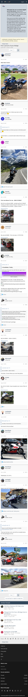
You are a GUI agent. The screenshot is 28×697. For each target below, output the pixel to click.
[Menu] (1, 2)
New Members (14, 615)
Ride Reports (9, 621)
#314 (26, 472)
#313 (26, 436)
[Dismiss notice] (25, 39)
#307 (26, 260)
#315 (26, 485)
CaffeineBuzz (6, 627)
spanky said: (4, 264)
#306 (26, 232)
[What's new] (26, 1)
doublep (25, 684)
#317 (26, 543)
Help (2, 654)
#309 (26, 335)
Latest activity (3, 669)
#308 (26, 304)
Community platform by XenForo (13, 695)
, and (8, 462)
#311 (26, 383)
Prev (11, 50)
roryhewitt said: (5, 368)
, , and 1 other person (11, 511)
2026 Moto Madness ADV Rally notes (14, 606)
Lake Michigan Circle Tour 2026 (12, 620)
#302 (26, 108)
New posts (3, 666)
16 (18, 50)
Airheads (12, 627)
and (8, 186)
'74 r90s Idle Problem (10, 626)
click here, (11, 25)
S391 (5, 621)
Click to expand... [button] (14, 276)
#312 (26, 417)
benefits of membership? (18, 24)
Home (2, 656)
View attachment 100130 (7, 529)
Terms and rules (4, 648)
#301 (26, 59)
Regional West (10, 607)
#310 (26, 364)
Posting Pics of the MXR (10, 631)
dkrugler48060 (7, 615)
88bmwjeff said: (5, 420)
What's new (4, 663)
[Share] (24, 59)
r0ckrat (5, 607)
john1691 (4, 47)
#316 (26, 521)
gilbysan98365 (7, 633)
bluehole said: (5, 127)
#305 (26, 197)
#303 (26, 123)
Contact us (3, 646)
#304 (26, 147)
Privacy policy (3, 651)
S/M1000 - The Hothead (15, 633)
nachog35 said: (5, 525)
